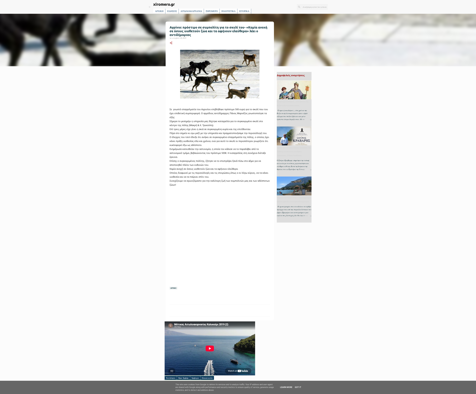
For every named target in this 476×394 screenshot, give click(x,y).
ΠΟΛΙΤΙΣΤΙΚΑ (228, 11)
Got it (298, 387)
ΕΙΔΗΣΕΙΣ (172, 11)
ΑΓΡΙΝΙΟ (173, 288)
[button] (171, 43)
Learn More (286, 387)
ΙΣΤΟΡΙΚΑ (244, 11)
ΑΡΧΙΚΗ (159, 11)
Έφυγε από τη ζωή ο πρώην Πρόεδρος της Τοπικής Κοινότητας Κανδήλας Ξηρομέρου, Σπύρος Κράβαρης (294, 151)
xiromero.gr (164, 4)
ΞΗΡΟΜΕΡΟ (212, 11)
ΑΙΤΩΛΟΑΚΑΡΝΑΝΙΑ (191, 11)
